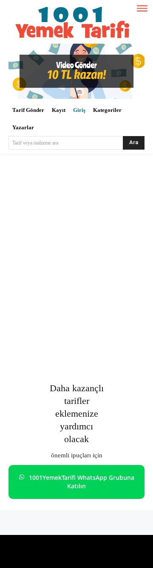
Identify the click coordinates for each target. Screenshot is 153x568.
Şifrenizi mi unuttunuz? (76, 364)
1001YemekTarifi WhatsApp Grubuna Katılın (81, 481)
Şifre (18, 277)
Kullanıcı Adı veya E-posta (48, 239)
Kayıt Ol (112, 339)
